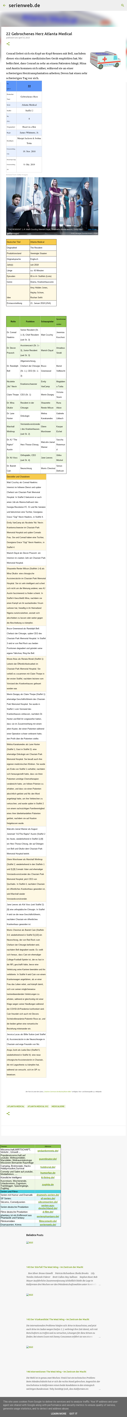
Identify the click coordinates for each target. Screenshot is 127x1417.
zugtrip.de (48, 1184)
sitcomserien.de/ (48, 1202)
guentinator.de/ (48, 1159)
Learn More (58, 1413)
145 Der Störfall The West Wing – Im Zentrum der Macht (54, 1267)
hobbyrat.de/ (47, 1167)
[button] (8, 44)
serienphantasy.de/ (48, 1216)
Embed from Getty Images (17, 175)
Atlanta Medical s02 (38, 1106)
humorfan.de (47, 1173)
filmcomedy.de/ (48, 1221)
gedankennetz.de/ (47, 1150)
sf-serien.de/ (48, 1198)
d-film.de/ (48, 1212)
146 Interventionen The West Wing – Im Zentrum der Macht (56, 1371)
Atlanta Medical (15, 1106)
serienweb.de (24, 5)
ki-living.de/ (48, 1177)
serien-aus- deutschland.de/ (47, 1207)
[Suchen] (44, 5)
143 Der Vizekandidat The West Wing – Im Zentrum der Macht (57, 1319)
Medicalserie (58, 1106)
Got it (73, 1413)
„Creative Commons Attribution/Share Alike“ (57, 1091)
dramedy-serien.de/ (48, 1195)
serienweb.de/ (48, 1224)
